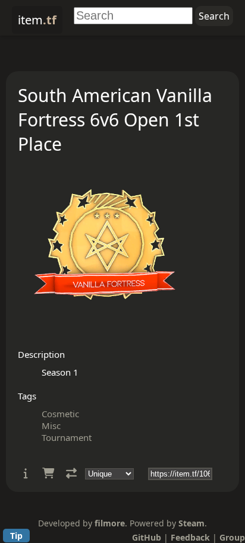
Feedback (190, 537)
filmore (110, 523)
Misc (51, 425)
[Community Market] (48, 473)
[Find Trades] (71, 473)
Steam (191, 523)
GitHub (146, 537)
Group (232, 537)
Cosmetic (60, 414)
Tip (16, 535)
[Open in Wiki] (26, 473)
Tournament (67, 437)
